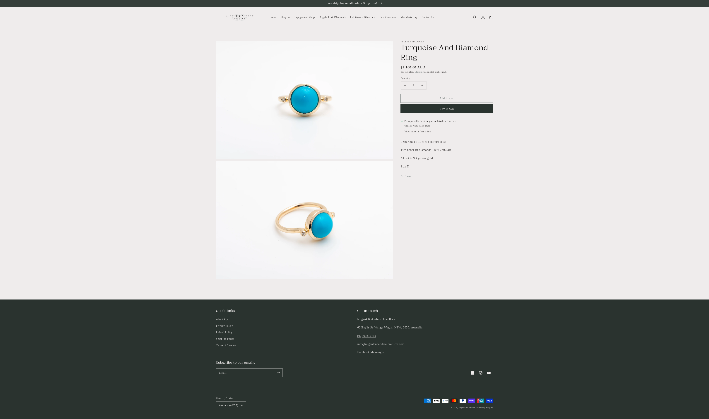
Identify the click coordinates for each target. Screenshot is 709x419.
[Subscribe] (278, 373)
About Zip (222, 319)
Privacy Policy (224, 325)
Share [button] (408, 176)
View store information (417, 131)
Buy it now (447, 108)
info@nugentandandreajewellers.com (380, 344)
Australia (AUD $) (228, 405)
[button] (475, 17)
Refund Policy (224, 332)
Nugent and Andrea (467, 408)
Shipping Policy (225, 338)
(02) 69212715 (366, 335)
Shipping (419, 72)
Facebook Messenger (370, 352)
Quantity (405, 78)
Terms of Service (226, 345)
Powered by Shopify (484, 408)
